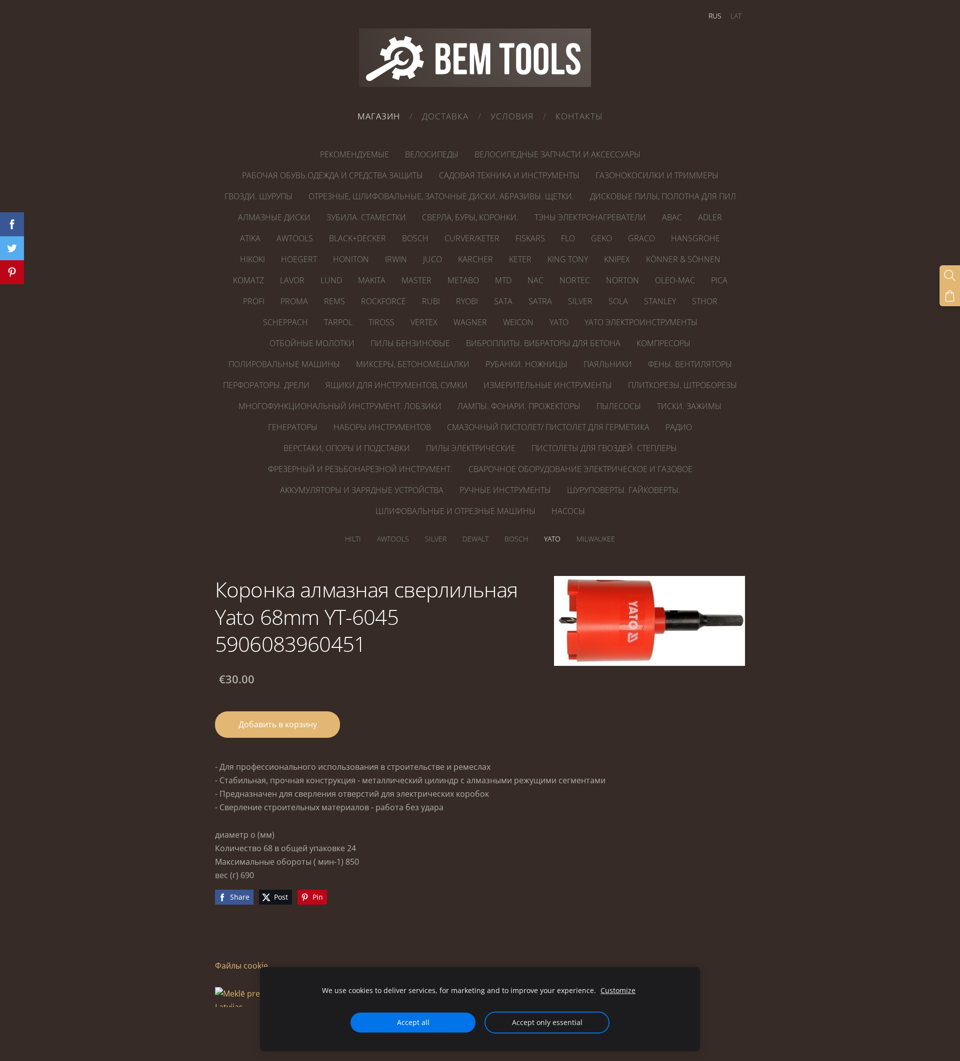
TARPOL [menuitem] (338, 322)
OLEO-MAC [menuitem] (675, 280)
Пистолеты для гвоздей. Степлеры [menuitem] (604, 448)
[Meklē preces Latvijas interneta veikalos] (245, 1034)
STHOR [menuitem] (705, 301)
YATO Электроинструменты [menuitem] (641, 322)
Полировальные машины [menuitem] (284, 364)
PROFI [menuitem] (253, 301)
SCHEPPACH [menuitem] (285, 322)
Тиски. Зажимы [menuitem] (689, 406)
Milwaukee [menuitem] (595, 538)
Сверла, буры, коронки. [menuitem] (470, 217)
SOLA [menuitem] (618, 301)
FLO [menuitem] (568, 238)
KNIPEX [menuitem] (617, 259)
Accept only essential (547, 1022)
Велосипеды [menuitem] (431, 154)
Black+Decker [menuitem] (357, 238)
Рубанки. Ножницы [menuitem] (527, 364)
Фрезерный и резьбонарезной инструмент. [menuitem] (360, 469)
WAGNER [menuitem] (470, 322)
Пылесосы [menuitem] (618, 406)
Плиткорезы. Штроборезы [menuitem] (682, 385)
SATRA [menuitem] (540, 301)
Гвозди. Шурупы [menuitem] (258, 196)
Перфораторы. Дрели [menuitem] (266, 385)
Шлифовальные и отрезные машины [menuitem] (456, 511)
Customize (618, 990)
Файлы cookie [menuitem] (241, 965)
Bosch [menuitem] (516, 538)
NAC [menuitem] (536, 280)
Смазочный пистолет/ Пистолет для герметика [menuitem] (548, 427)
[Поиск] (950, 275)
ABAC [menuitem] (672, 217)
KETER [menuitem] (520, 259)
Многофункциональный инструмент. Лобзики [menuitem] (340, 406)
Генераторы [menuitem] (293, 427)
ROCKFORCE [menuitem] (383, 301)
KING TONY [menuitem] (568, 259)
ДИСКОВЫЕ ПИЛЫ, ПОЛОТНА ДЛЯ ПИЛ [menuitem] (663, 196)
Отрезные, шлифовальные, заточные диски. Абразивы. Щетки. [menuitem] (441, 196)
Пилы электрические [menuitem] (471, 448)
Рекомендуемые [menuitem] (354, 154)
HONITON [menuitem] (351, 259)
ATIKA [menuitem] (250, 238)
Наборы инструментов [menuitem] (382, 427)
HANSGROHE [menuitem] (695, 238)
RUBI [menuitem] (431, 301)
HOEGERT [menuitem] (299, 259)
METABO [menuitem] (463, 280)
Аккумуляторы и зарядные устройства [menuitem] (362, 490)
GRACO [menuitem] (641, 238)
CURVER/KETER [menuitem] (472, 238)
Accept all (413, 1022)
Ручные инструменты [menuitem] (505, 490)
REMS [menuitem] (334, 301)
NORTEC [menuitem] (575, 280)
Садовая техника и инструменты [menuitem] (509, 175)
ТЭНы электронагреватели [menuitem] (590, 217)
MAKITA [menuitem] (372, 280)
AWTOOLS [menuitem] (294, 238)
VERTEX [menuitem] (424, 322)
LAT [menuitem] (736, 15)
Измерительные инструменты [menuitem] (548, 385)
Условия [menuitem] (512, 116)
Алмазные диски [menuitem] (274, 217)
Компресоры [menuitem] (663, 343)
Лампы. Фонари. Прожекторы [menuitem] (519, 406)
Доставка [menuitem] (445, 116)
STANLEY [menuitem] (660, 301)
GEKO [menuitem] (601, 238)
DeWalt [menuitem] (475, 538)
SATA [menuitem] (503, 301)
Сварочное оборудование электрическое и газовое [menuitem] (580, 469)
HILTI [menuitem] (353, 538)
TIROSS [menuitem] (381, 322)
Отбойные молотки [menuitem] (312, 343)
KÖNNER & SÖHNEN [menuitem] (683, 259)
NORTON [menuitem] (622, 280)
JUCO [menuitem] (432, 259)
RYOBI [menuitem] (467, 301)
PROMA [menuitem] (294, 301)
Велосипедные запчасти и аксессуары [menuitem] (557, 154)
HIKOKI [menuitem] (252, 259)
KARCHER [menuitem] (475, 259)
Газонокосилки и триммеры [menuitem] (657, 175)
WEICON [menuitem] (518, 322)
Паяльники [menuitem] (608, 364)
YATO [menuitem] (559, 322)
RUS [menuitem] (715, 15)
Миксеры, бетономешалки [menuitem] (413, 364)
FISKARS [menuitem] (530, 238)
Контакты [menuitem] (579, 116)
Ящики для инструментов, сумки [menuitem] (397, 385)
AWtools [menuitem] (393, 538)
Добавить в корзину (277, 724)
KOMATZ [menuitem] (248, 280)
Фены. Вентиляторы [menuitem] (690, 364)
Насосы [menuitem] (568, 511)
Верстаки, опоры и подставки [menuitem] (347, 448)
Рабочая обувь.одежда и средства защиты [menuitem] (332, 175)
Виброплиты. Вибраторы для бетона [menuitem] (543, 343)
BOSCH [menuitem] (415, 238)
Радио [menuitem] (679, 427)
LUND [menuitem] (331, 280)
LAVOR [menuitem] (292, 280)
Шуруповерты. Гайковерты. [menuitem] (623, 490)
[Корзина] (950, 296)
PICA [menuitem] (719, 280)
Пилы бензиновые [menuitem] (410, 343)
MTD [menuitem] (503, 280)
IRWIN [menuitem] (396, 259)
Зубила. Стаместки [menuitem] (366, 217)
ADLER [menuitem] (710, 217)
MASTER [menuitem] (417, 280)
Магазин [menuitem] (379, 116)
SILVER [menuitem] (580, 301)
